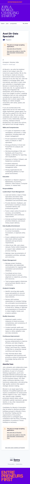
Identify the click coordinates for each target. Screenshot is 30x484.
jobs (7, 23)
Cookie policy (19, 464)
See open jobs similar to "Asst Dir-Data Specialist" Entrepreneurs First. (16, 52)
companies (13, 23)
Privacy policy (11, 464)
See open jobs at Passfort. (14, 48)
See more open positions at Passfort (15, 447)
